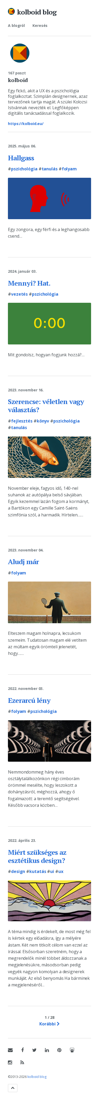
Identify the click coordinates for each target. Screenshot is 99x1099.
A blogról (16, 25)
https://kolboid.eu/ (26, 123)
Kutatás (37, 871)
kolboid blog (36, 11)
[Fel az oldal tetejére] (12, 1088)
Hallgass (21, 157)
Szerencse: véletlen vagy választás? (46, 405)
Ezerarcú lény (29, 700)
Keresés (40, 25)
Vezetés (19, 294)
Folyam (69, 169)
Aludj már (23, 561)
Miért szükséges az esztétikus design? (37, 856)
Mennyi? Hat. (29, 283)
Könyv (43, 421)
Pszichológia (24, 169)
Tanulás (50, 169)
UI (52, 871)
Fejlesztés (21, 421)
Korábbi (47, 1024)
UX (60, 871)
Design (18, 871)
